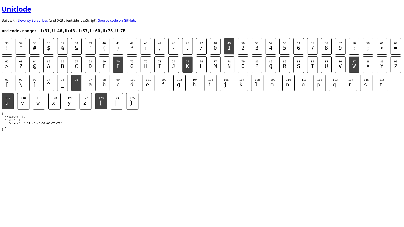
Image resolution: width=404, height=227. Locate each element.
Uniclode (16, 8)
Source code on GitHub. (117, 20)
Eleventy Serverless (32, 20)
